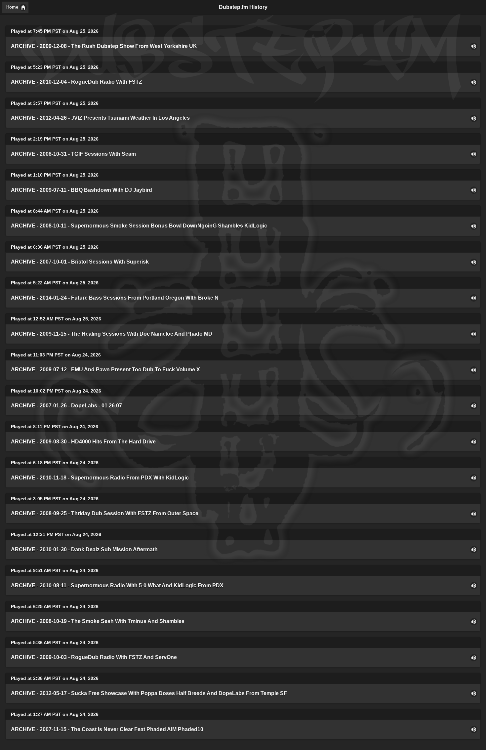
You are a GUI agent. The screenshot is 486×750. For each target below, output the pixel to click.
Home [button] (12, 7)
